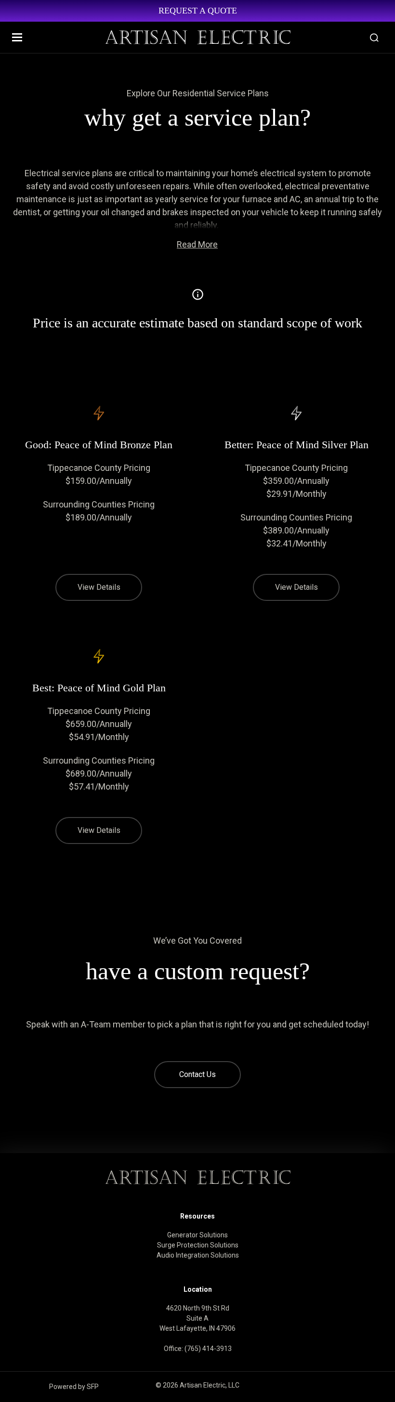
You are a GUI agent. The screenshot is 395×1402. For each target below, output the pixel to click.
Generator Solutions (197, 1235)
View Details (99, 587)
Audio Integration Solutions (198, 1255)
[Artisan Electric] (197, 37)
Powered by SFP (74, 1386)
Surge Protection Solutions (197, 1245)
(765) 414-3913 (208, 1348)
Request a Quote (197, 10)
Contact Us (197, 1074)
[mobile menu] (17, 37)
